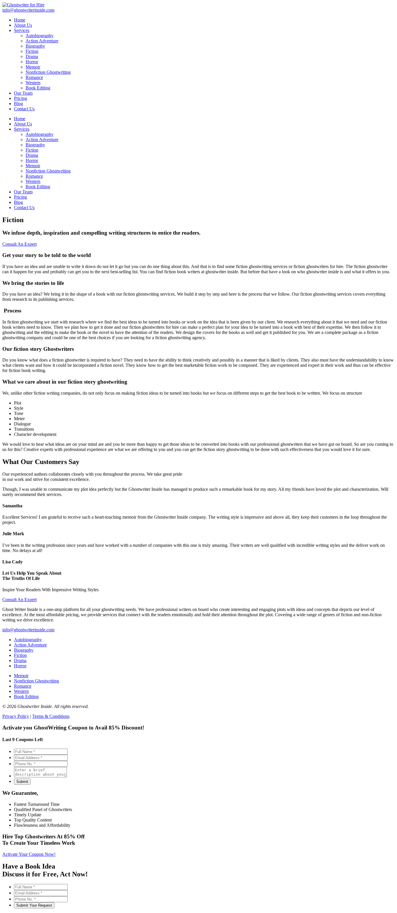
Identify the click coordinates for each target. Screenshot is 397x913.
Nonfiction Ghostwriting (48, 170)
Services (21, 129)
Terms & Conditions (50, 716)
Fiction (32, 150)
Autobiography (39, 134)
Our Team (23, 191)
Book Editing (38, 186)
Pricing (20, 197)
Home (19, 118)
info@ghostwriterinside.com (28, 629)
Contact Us (24, 207)
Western (33, 181)
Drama (32, 155)
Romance (34, 176)
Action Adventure (42, 139)
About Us (23, 123)
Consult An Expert (19, 244)
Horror (32, 160)
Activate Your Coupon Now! (29, 854)
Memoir (33, 165)
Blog (18, 202)
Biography (35, 144)
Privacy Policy (15, 716)
